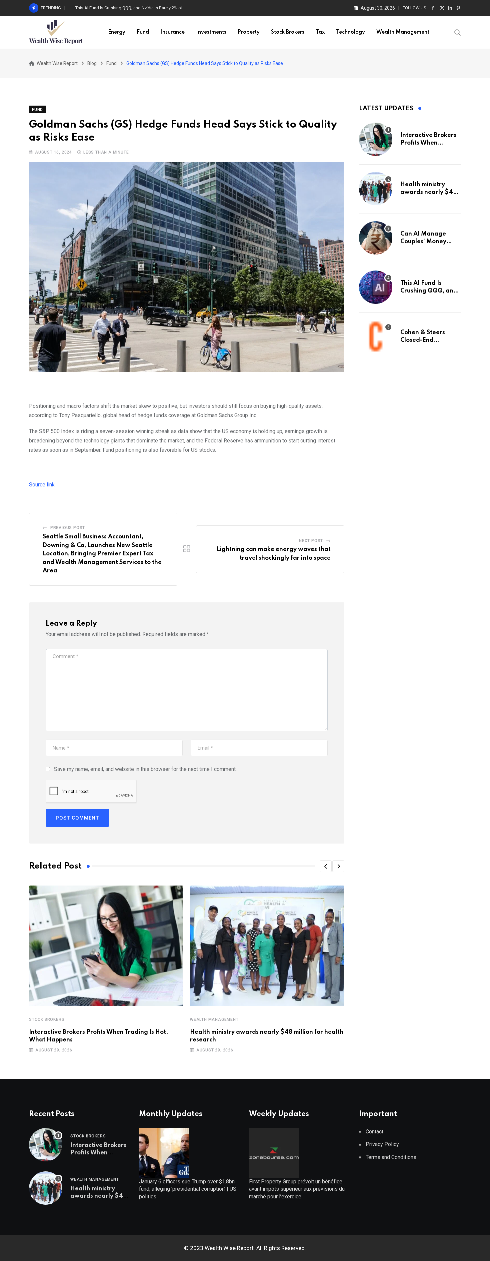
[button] (326, 866)
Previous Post (67, 527)
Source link (42, 484)
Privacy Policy (382, 1144)
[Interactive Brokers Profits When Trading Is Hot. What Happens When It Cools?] (375, 139)
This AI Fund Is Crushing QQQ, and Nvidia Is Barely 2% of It (130, 7)
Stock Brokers (287, 32)
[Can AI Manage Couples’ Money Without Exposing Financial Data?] (375, 238)
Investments (211, 32)
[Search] (457, 32)
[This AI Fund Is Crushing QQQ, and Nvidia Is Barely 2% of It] (375, 287)
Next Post (311, 540)
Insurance (172, 32)
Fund (143, 32)
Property (249, 32)
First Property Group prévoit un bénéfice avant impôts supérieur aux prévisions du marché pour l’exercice (297, 1189)
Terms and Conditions (391, 1157)
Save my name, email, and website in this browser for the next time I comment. (145, 769)
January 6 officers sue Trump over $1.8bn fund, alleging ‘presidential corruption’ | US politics (187, 1189)
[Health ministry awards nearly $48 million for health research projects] (375, 188)
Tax (320, 32)
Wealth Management (402, 32)
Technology (350, 32)
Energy (116, 32)
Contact (374, 1131)
